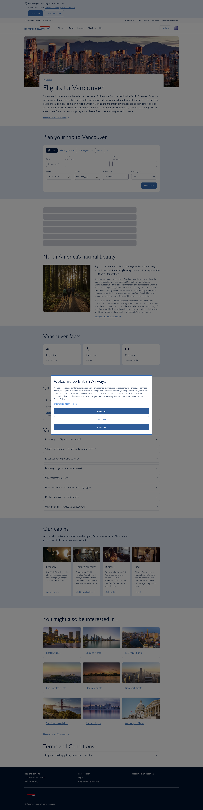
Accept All (101, 411)
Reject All (101, 427)
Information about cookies (65, 404)
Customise (101, 419)
